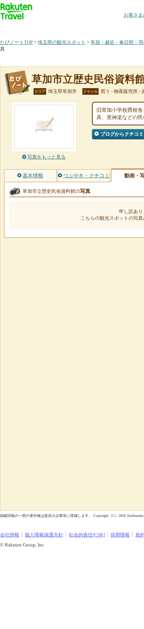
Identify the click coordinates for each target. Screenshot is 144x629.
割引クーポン (116, 27)
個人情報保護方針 (44, 535)
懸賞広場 (86, 27)
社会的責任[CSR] (87, 535)
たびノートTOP (16, 42)
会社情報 (9, 535)
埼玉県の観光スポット (62, 42)
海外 (56, 27)
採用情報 (120, 535)
